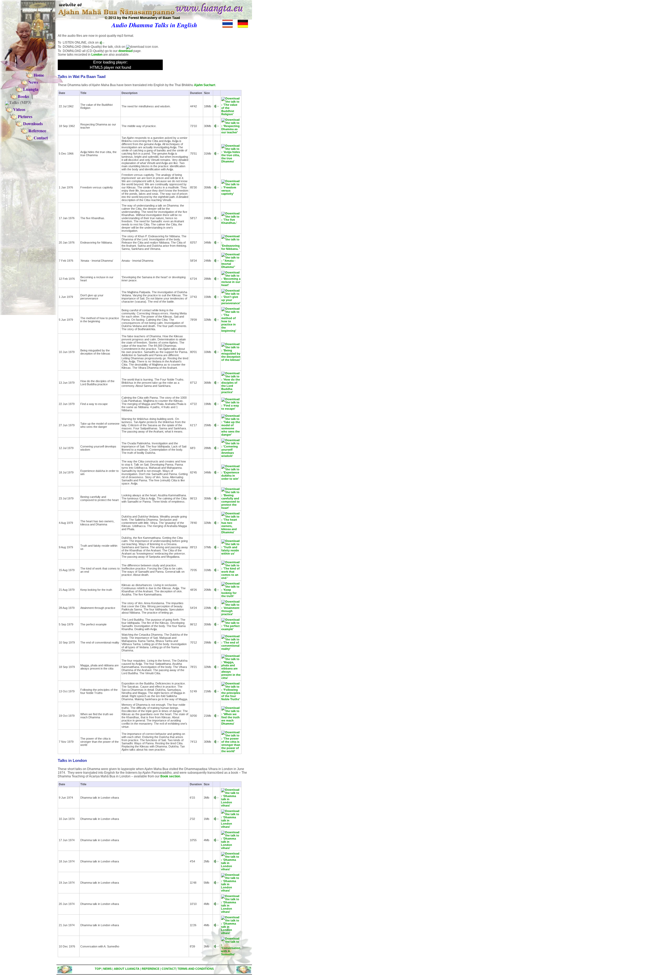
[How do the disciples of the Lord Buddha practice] (216, 382)
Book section (170, 776)
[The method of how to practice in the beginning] (216, 319)
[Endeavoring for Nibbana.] (216, 242)
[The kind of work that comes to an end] (216, 569)
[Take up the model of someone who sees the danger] (216, 424)
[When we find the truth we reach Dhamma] (216, 715)
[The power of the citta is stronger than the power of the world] (216, 741)
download (125, 51)
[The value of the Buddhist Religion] (216, 106)
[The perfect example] (216, 624)
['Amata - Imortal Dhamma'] (216, 260)
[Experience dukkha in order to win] (216, 472)
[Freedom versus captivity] (216, 187)
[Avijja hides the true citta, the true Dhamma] (216, 153)
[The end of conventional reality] (216, 642)
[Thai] (229, 27)
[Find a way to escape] (216, 403)
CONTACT (169, 968)
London (96, 54)
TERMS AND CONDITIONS (195, 968)
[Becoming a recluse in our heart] (216, 278)
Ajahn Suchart (204, 85)
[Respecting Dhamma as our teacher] (216, 125)
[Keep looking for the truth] (216, 589)
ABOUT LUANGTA (126, 968)
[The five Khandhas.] (216, 217)
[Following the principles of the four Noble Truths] (216, 691)
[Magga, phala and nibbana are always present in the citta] (216, 666)
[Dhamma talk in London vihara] (216, 797)
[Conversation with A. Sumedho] (216, 946)
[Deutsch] (245, 27)
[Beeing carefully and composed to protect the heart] (216, 498)
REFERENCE (150, 968)
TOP (98, 968)
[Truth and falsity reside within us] (216, 547)
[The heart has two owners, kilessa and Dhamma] (216, 522)
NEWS (107, 968)
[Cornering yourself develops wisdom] (216, 447)
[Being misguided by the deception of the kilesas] (216, 351)
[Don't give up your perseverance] (216, 296)
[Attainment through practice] (216, 607)
